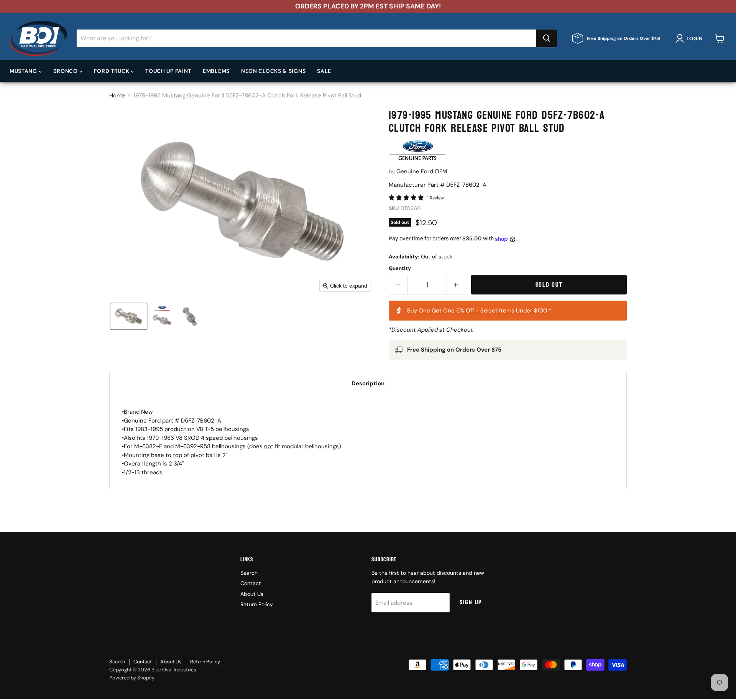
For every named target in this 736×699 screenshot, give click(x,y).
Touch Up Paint (168, 70)
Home (117, 95)
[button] (690, 38)
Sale (324, 70)
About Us (251, 593)
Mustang (24, 70)
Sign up (471, 602)
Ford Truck (112, 70)
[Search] (546, 38)
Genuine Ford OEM (421, 171)
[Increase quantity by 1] (456, 284)
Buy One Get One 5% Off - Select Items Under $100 (478, 310)
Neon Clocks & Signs (273, 70)
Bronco (66, 70)
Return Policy (256, 604)
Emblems (216, 70)
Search (249, 572)
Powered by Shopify (131, 677)
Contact (250, 583)
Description (368, 383)
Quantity (400, 268)
